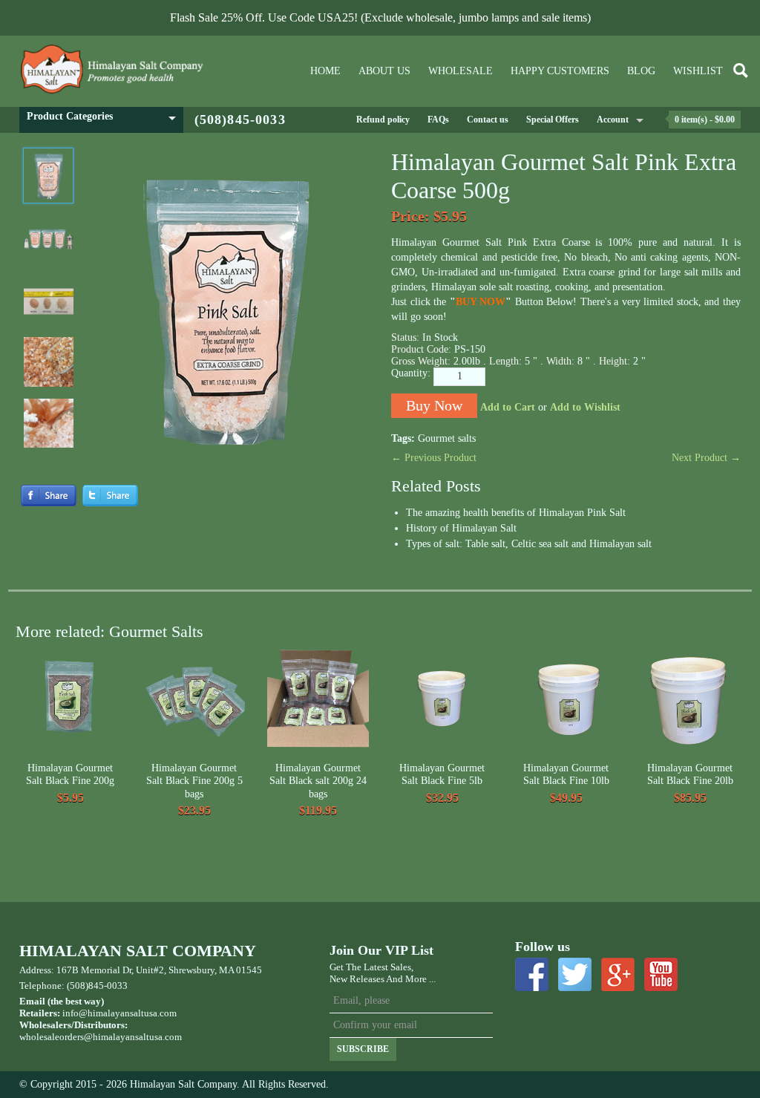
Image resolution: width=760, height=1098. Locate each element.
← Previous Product (433, 457)
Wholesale (460, 70)
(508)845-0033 (240, 119)
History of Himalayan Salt (461, 528)
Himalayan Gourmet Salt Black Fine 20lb (690, 774)
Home (325, 70)
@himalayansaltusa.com (133, 1036)
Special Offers (552, 119)
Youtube (661, 974)
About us (384, 70)
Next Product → (706, 457)
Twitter (575, 974)
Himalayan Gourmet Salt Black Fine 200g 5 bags (194, 781)
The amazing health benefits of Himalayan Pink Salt (516, 512)
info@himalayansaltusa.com (119, 1013)
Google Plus (618, 974)
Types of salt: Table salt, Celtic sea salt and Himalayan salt (529, 543)
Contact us (487, 119)
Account (613, 119)
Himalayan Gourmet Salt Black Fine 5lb (442, 774)
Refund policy (383, 119)
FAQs (438, 119)
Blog (641, 70)
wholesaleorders (51, 1036)
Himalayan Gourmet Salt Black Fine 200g (70, 774)
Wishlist (698, 70)
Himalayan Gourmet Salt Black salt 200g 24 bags (318, 781)
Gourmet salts (447, 438)
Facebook (531, 974)
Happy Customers (560, 70)
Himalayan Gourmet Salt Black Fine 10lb (566, 774)
